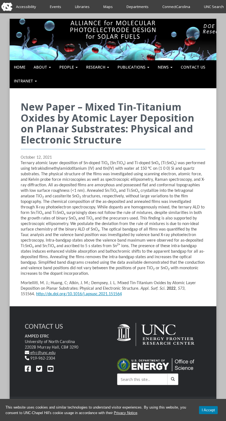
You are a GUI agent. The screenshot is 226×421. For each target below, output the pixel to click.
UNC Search (214, 6)
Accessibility (26, 6)
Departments (138, 6)
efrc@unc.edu (42, 353)
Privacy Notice (125, 413)
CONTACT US (193, 67)
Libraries (82, 6)
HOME (19, 67)
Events (55, 6)
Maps (108, 6)
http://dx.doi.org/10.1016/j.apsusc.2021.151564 (79, 294)
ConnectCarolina (176, 6)
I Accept (208, 410)
